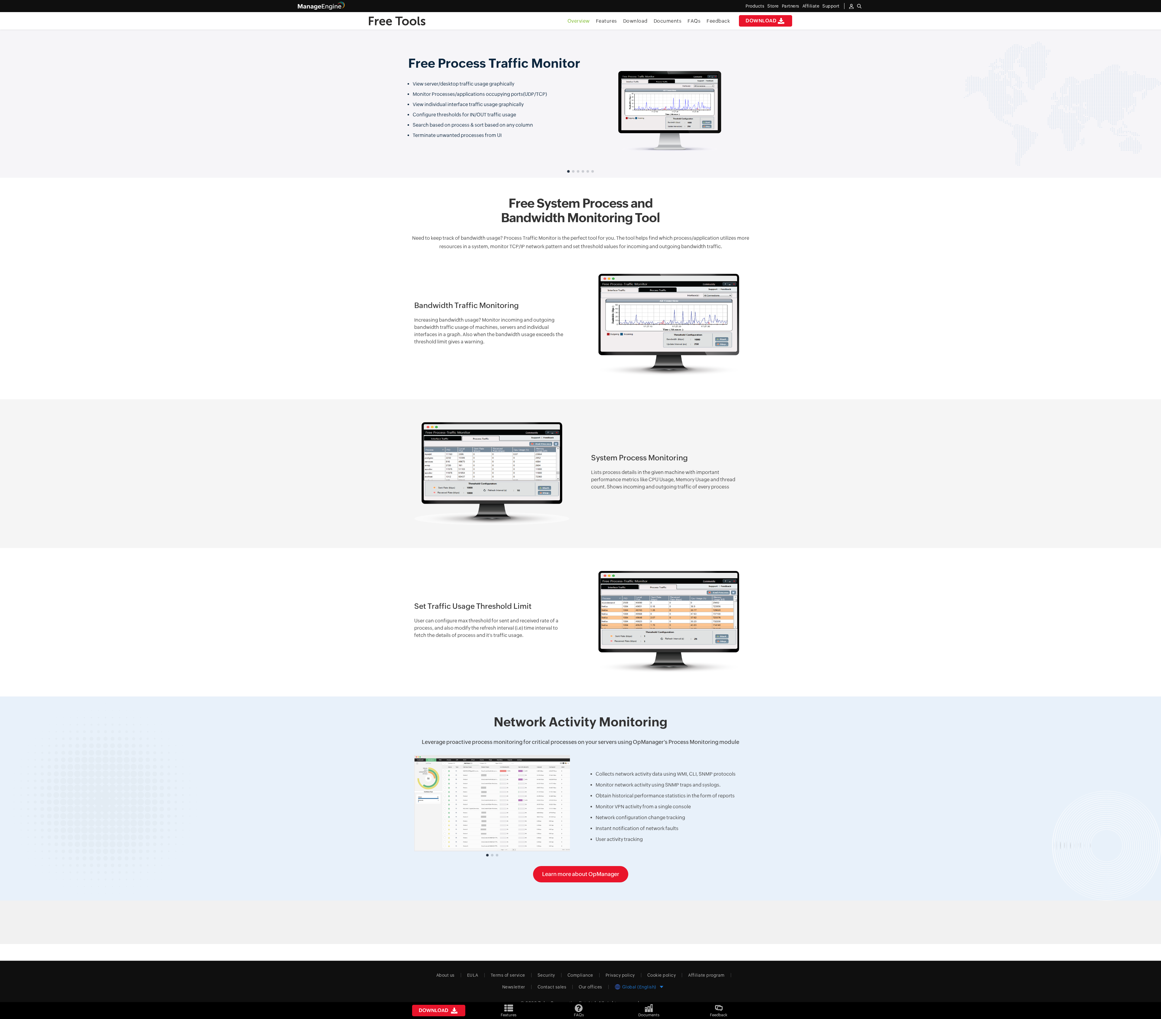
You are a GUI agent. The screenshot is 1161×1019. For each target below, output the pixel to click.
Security (546, 975)
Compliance (580, 975)
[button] (568, 171)
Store (773, 6)
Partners (790, 6)
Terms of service (508, 975)
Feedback (718, 21)
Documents (668, 21)
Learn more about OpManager (580, 874)
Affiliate (811, 6)
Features (606, 21)
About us (445, 975)
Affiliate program (706, 975)
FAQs (694, 21)
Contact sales (552, 987)
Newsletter (513, 987)
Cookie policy (661, 975)
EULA (472, 975)
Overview (578, 21)
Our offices (590, 987)
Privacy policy (620, 975)
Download (761, 21)
